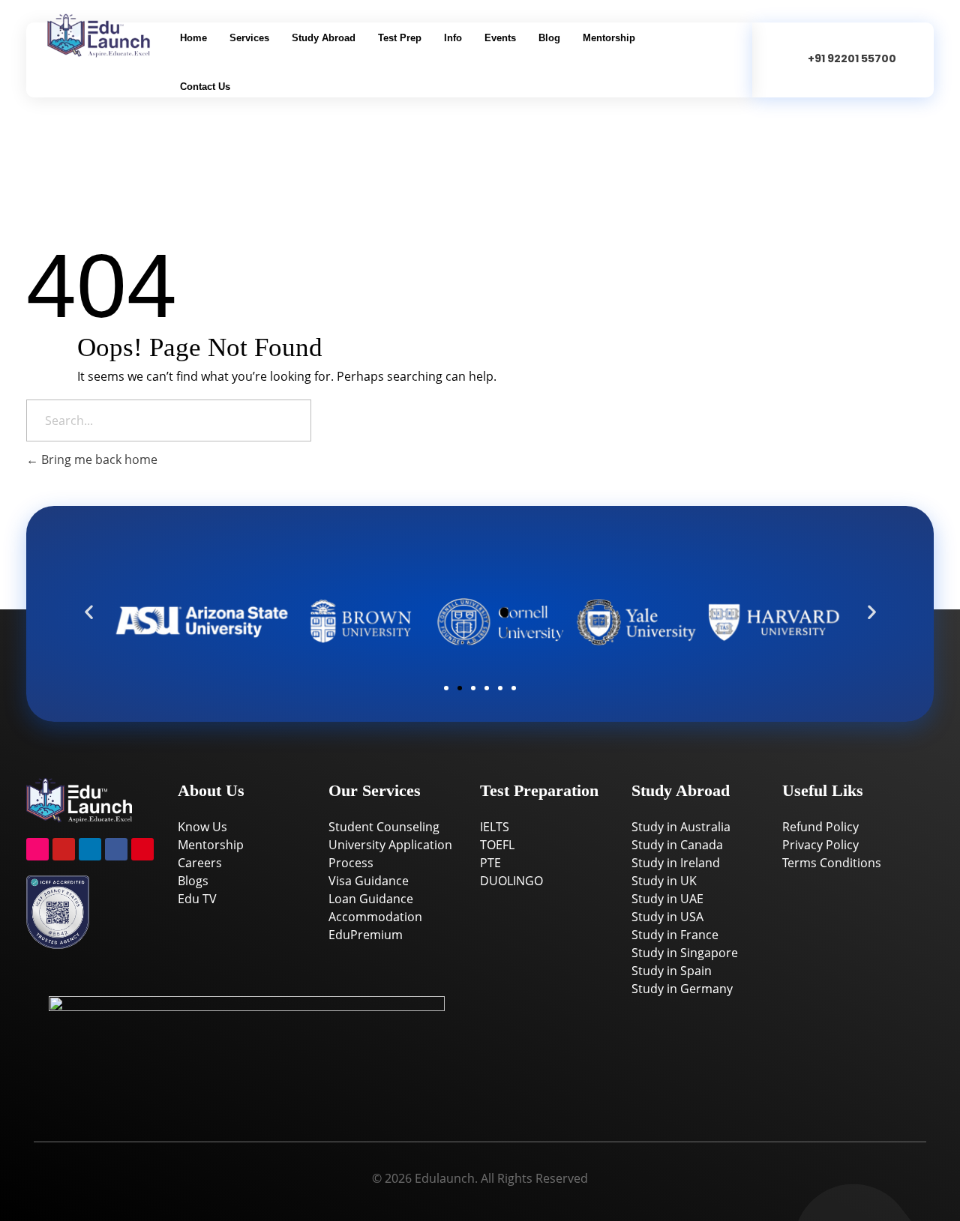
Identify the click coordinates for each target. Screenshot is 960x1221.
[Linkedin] (90, 849)
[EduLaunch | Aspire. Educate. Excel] (121, 35)
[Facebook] (116, 849)
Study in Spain (672, 970)
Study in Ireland (676, 862)
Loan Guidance (370, 898)
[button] (89, 612)
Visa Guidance (368, 880)
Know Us (202, 826)
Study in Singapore (685, 952)
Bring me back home (98, 459)
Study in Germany (682, 988)
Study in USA (668, 916)
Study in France (675, 934)
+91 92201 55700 (852, 58)
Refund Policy (820, 826)
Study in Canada (677, 844)
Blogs (193, 880)
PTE (490, 862)
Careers (200, 862)
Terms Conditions (831, 862)
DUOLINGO (511, 880)
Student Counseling (384, 826)
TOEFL (497, 844)
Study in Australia (681, 826)
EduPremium (365, 934)
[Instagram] (37, 849)
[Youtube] (63, 849)
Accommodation (375, 916)
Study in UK (664, 880)
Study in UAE (668, 898)
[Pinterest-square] (142, 849)
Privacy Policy (820, 844)
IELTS (494, 826)
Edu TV (197, 898)
